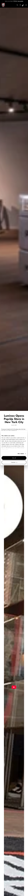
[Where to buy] (20, 5)
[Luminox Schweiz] (3, 5)
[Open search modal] (17, 5)
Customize (13, 462)
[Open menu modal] (26, 5)
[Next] (25, 1)
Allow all (14, 458)
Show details (21, 453)
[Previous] (2, 1)
